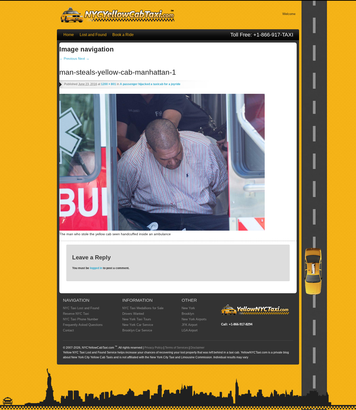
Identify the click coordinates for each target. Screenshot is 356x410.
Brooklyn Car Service (137, 330)
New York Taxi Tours (136, 319)
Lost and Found (93, 35)
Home (68, 35)
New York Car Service (137, 325)
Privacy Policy (153, 347)
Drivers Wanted (133, 313)
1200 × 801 (108, 84)
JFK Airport (189, 325)
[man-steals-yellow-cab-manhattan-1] (162, 229)
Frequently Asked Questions (83, 325)
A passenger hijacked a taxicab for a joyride (150, 84)
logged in (96, 268)
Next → (83, 58)
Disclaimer (197, 347)
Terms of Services (176, 347)
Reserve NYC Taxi (76, 313)
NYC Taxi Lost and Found (81, 308)
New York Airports (194, 319)
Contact (68, 330)
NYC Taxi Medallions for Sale (142, 308)
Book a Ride (123, 35)
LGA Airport (190, 330)
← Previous (68, 58)
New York (188, 308)
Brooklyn (188, 313)
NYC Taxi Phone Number (80, 319)
